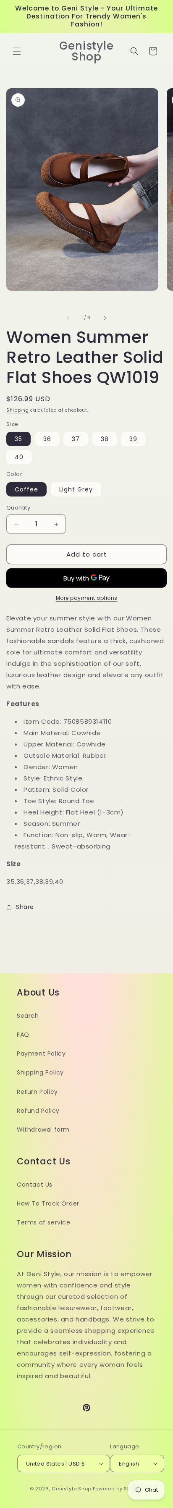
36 (47, 439)
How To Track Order (48, 1203)
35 (18, 439)
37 (76, 439)
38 (105, 439)
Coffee (26, 489)
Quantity (18, 508)
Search (28, 1015)
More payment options (87, 598)
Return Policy (37, 1092)
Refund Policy (38, 1110)
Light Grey (76, 489)
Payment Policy (41, 1053)
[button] (17, 51)
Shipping (17, 410)
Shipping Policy (40, 1072)
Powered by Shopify (118, 1488)
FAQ (23, 1034)
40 (19, 457)
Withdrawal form (43, 1129)
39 (133, 439)
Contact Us (34, 1184)
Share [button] (25, 907)
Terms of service (44, 1222)
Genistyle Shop (71, 1488)
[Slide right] (105, 318)
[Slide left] (68, 318)
